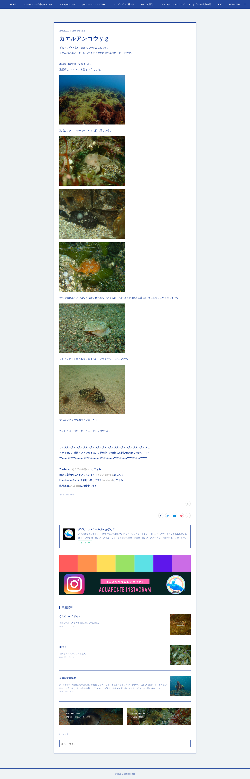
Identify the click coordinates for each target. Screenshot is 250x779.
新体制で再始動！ (68, 678)
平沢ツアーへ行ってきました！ (73, 653)
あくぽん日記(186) (66, 494)
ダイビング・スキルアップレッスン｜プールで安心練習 (185, 4)
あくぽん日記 (147, 4)
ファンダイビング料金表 (123, 4)
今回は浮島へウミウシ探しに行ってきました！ (80, 622)
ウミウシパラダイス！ (71, 616)
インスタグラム (105, 474)
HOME (13, 4)
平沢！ (62, 647)
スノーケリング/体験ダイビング (37, 4)
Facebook (107, 480)
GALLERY (74, 485)
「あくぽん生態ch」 (80, 469)
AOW (220, 4)
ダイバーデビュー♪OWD (93, 4)
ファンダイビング (67, 4)
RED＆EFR (234, 4)
